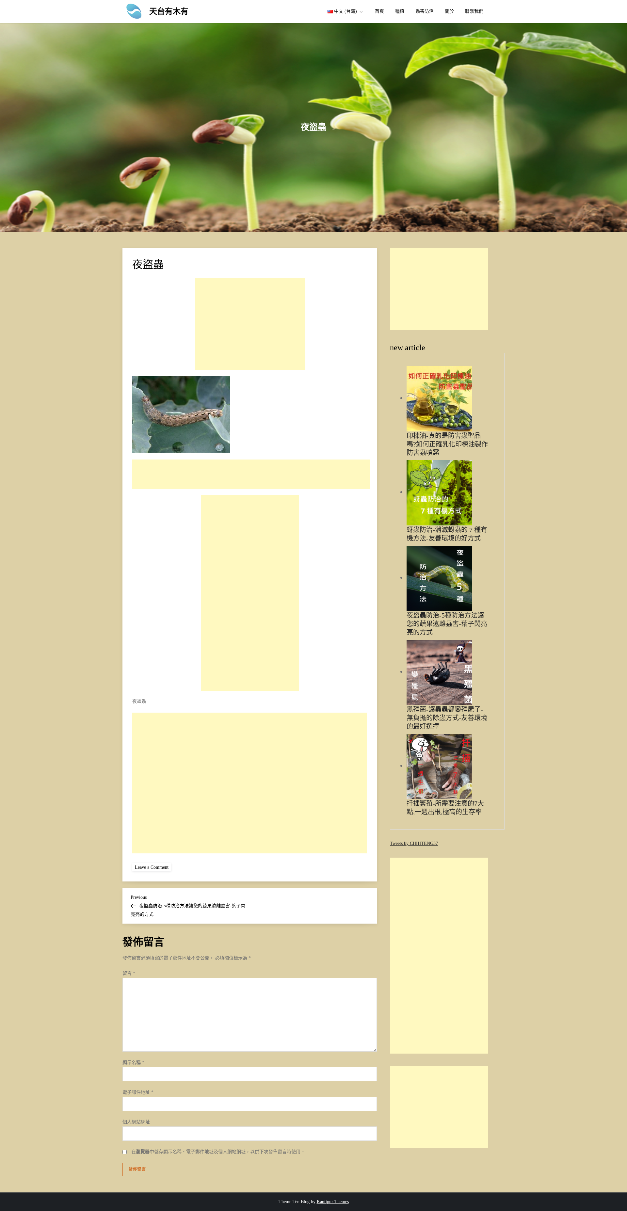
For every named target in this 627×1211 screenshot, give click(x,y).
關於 (449, 11)
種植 (399, 11)
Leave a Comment (153, 867)
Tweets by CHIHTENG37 (414, 843)
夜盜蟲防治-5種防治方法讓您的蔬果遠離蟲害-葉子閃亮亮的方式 (447, 624)
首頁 (379, 11)
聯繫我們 (474, 11)
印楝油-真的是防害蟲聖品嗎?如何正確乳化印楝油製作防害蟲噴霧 (447, 444)
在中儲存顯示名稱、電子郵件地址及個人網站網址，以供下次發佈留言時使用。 (218, 1151)
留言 (128, 973)
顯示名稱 (133, 1062)
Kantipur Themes (333, 1201)
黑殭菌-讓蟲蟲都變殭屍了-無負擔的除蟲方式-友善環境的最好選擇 (447, 718)
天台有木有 (168, 11)
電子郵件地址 (137, 1092)
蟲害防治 (424, 11)
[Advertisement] (250, 324)
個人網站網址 (136, 1122)
